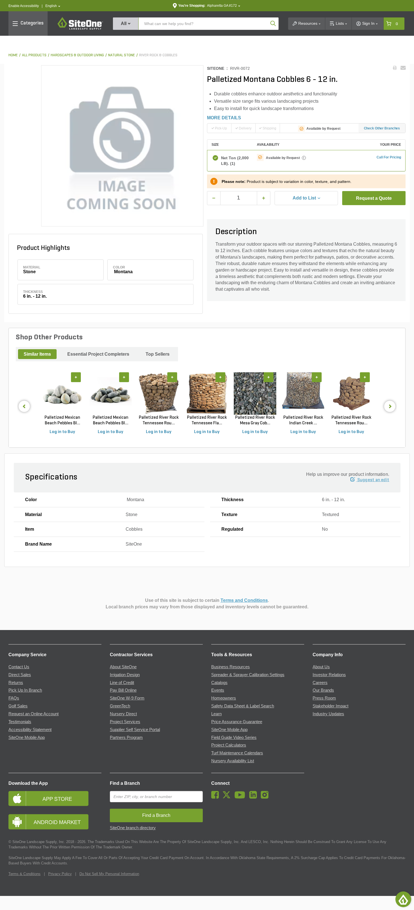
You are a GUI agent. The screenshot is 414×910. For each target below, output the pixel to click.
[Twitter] (228, 797)
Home (13, 55)
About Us (321, 667)
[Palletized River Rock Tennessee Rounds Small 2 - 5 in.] (158, 393)
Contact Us (18, 667)
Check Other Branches (382, 128)
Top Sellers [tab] (158, 354)
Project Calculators (228, 745)
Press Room (324, 698)
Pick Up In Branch (25, 690)
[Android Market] (54, 821)
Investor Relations (329, 675)
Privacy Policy (60, 874)
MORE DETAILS (224, 117)
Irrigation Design (125, 675)
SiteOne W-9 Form (127, 698)
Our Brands (323, 690)
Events (217, 690)
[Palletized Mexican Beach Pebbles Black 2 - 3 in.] (62, 393)
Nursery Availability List (232, 761)
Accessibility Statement (30, 729)
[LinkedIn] (254, 797)
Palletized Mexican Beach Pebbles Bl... (62, 420)
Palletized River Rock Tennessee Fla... (207, 420)
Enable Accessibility (23, 6)
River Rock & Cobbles (158, 55)
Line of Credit (122, 682)
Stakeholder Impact (330, 706)
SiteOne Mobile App (26, 737)
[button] (52, 6)
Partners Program (126, 737)
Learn (216, 714)
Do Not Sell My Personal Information (109, 874)
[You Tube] (241, 797)
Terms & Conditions (24, 874)
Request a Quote (374, 198)
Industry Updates (328, 714)
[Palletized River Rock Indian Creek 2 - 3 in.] (303, 393)
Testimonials (19, 722)
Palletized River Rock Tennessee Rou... (159, 420)
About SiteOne (123, 667)
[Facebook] (216, 797)
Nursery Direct (123, 714)
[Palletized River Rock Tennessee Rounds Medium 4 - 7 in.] (351, 393)
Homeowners (223, 698)
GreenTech (120, 706)
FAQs (13, 698)
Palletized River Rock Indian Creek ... (303, 420)
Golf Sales (18, 706)
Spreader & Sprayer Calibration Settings (247, 675)
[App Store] (54, 798)
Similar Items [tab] (37, 354)
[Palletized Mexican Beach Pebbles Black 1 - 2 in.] (110, 393)
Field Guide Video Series (234, 737)
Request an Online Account (33, 714)
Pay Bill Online (123, 690)
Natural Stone (121, 55)
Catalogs (219, 682)
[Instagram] (266, 797)
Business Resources (230, 667)
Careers (320, 682)
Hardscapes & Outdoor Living (77, 55)
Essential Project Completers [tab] (98, 354)
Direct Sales (19, 675)
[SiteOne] (80, 29)
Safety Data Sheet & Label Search (242, 706)
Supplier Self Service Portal (135, 729)
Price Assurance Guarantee (236, 722)
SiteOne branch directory (133, 828)
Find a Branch (125, 783)
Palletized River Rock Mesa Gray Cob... (255, 420)
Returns (15, 682)
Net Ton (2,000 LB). (235, 161)
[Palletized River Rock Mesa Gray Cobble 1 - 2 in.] (255, 393)
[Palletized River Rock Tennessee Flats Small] (207, 393)
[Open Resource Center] (403, 899)
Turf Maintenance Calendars (237, 753)
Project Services (125, 722)
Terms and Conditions (244, 600)
